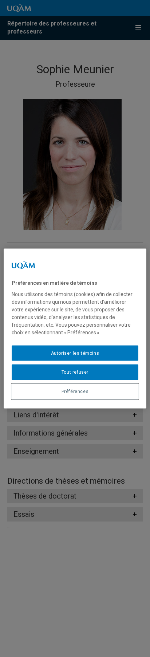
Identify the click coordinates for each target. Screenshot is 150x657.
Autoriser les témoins (75, 352)
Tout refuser (75, 372)
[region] (75, 329)
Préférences (75, 391)
